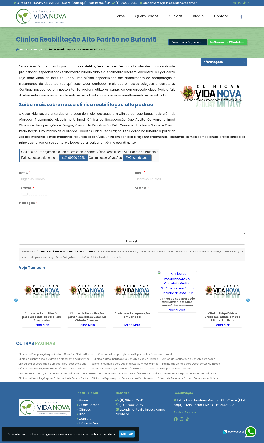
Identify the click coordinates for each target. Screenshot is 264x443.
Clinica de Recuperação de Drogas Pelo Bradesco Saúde (52, 363)
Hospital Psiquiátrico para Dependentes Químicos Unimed (124, 363)
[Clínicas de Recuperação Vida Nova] (45, 407)
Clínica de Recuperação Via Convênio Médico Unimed (125, 359)
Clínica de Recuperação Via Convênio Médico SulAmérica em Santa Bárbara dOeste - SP (177, 304)
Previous (16, 300)
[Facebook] (234, 3)
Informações (88, 423)
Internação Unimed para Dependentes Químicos (191, 363)
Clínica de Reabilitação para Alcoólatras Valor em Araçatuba (41, 316)
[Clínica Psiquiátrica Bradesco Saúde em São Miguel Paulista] (222, 290)
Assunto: (142, 188)
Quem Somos (146, 16)
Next (248, 300)
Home (120, 16)
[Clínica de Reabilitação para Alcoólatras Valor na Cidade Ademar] (86, 290)
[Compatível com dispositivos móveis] (216, 432)
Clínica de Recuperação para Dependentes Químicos (190, 378)
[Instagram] (239, 3)
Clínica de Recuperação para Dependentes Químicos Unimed (135, 354)
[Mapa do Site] (179, 431)
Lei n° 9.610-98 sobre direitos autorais (100, 257)
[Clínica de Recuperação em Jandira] (132, 290)
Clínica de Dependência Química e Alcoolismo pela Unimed (54, 359)
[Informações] (241, 16)
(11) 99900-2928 (126, 3)
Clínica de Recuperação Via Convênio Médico (116, 368)
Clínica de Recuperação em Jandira (132, 315)
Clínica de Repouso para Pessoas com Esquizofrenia (122, 378)
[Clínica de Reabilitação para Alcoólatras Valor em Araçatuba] (41, 290)
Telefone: (26, 188)
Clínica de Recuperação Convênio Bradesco (188, 359)
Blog (197, 16)
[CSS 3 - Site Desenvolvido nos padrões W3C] (202, 432)
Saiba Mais (41, 325)
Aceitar (127, 434)
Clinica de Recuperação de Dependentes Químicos (48, 373)
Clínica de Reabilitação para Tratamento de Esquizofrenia (53, 378)
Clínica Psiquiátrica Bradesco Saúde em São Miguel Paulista (222, 316)
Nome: (24, 173)
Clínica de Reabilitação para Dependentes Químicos (184, 373)
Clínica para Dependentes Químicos (169, 368)
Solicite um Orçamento (188, 42)
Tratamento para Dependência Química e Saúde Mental (116, 373)
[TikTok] (244, 3)
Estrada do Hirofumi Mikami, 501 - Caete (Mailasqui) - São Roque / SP (63, 3)
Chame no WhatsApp (228, 42)
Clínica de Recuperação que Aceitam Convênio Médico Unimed (56, 354)
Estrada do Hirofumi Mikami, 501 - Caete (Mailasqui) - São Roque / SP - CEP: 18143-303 (209, 402)
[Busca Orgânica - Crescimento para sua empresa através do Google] (233, 431)
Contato (221, 16)
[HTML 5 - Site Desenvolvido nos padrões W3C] (189, 432)
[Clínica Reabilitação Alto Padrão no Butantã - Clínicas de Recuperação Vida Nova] (41, 16)
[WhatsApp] (249, 3)
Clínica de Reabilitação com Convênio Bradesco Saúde (51, 368)
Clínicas (176, 16)
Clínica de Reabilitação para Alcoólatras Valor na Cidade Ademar (87, 316)
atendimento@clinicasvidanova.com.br (170, 3)
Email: (140, 173)
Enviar (130, 241)
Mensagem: (28, 203)
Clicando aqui (138, 157)
